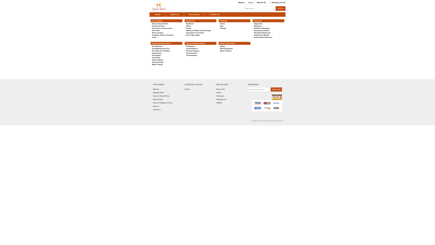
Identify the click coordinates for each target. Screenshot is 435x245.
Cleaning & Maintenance (161, 43)
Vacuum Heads (157, 62)
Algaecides (258, 24)
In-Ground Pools (158, 26)
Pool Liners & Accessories (162, 28)
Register (241, 2)
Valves (222, 24)
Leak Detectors (192, 48)
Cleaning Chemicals (261, 30)
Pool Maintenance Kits (160, 48)
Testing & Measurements (195, 43)
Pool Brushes (157, 46)
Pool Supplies (157, 21)
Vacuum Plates (157, 60)
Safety (222, 46)
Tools (154, 37)
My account (194, 14)
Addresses (220, 96)
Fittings (223, 28)
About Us (174, 14)
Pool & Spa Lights (193, 35)
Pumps (188, 28)
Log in (250, 2)
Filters (188, 26)
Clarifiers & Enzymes (262, 28)
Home (157, 14)
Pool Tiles (156, 30)
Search (187, 89)
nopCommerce (164, 121)
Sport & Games (226, 51)
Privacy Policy (158, 99)
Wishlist (219, 103)
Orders (218, 92)
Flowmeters (190, 46)
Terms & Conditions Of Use (162, 103)
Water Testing (157, 64)
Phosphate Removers (262, 33)
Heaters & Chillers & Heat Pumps (198, 30)
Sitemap (156, 89)
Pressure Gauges (192, 51)
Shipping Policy (158, 92)
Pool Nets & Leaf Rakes (161, 51)
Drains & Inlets (157, 33)
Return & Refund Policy (161, 96)
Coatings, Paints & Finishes (163, 35)
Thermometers (191, 53)
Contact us (215, 14)
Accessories (157, 53)
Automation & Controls (195, 33)
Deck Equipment (226, 48)
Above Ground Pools (160, 24)
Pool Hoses (156, 55)
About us (156, 106)
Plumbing (223, 21)
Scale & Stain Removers (263, 37)
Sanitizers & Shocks (261, 35)
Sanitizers (190, 24)
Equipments (190, 21)
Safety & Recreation (227, 43)
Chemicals (258, 21)
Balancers (258, 26)
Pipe (221, 26)
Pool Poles (156, 58)
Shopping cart (221, 99)
